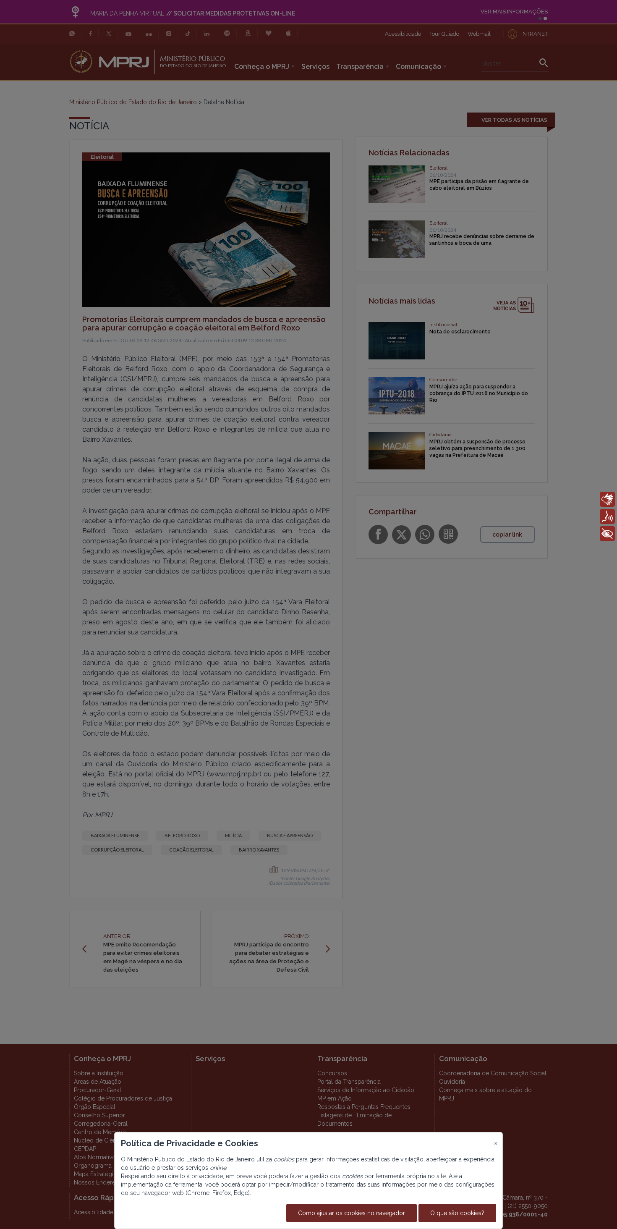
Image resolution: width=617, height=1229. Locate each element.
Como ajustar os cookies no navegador (351, 1213)
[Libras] (607, 499)
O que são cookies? (457, 1213)
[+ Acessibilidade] (607, 533)
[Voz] (607, 516)
